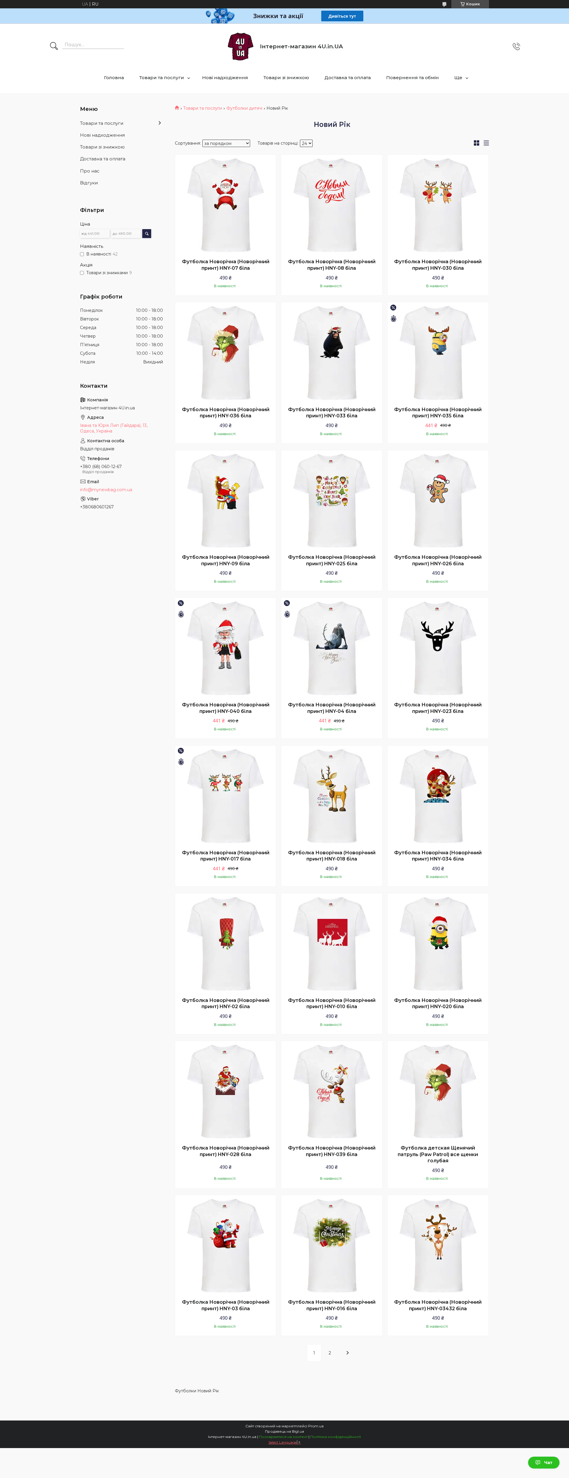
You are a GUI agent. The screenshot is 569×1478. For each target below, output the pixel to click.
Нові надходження (225, 77)
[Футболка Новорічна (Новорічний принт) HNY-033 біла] (331, 352)
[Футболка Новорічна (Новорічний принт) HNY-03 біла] (225, 1245)
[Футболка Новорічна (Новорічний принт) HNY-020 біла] (438, 943)
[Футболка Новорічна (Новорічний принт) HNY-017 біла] (225, 796)
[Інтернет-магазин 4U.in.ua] (240, 46)
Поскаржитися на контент (283, 1436)
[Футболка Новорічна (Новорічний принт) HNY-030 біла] (438, 205)
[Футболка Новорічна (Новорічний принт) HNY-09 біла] (225, 500)
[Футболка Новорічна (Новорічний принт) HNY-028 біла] (225, 1091)
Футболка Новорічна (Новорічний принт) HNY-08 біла (331, 265)
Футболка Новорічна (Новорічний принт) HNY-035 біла (438, 413)
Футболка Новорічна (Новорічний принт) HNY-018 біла (331, 856)
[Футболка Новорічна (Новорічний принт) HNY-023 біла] (438, 648)
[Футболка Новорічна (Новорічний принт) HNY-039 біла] (331, 1091)
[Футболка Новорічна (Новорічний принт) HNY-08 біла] (331, 205)
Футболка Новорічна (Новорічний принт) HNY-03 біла (225, 1305)
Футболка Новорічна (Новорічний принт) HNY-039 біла (331, 1151)
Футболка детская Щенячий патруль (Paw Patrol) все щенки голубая (438, 1154)
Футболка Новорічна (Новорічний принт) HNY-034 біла (438, 856)
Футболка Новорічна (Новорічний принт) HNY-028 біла (225, 1151)
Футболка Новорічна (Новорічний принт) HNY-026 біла (438, 560)
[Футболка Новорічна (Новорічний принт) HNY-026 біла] (438, 500)
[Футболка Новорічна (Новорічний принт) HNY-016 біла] (331, 1245)
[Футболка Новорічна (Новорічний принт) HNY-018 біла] (331, 796)
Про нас (90, 171)
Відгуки (89, 183)
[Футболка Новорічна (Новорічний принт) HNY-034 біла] (438, 796)
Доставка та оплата (348, 77)
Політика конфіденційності (335, 1436)
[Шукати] (53, 46)
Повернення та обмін (412, 77)
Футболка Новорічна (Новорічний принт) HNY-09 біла (225, 560)
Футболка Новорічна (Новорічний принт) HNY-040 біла (225, 708)
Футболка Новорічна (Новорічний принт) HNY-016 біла (331, 1305)
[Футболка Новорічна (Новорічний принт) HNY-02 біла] (225, 943)
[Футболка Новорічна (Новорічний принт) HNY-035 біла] (438, 352)
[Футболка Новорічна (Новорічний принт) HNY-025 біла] (331, 500)
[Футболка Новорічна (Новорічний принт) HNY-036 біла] (225, 352)
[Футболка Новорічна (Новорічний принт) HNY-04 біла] (331, 648)
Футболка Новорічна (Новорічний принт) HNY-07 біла (225, 265)
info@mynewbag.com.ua (106, 489)
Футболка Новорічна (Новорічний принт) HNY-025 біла (331, 560)
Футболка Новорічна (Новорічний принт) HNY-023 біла (438, 708)
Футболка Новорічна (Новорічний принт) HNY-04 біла (331, 708)
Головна (114, 77)
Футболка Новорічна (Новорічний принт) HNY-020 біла (438, 1003)
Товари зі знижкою (286, 77)
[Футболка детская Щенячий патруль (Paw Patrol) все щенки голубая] (438, 1091)
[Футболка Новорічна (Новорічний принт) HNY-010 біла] (331, 943)
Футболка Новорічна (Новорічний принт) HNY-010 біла (331, 1003)
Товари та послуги (161, 77)
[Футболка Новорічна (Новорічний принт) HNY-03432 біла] (438, 1245)
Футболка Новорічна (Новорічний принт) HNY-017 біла (225, 856)
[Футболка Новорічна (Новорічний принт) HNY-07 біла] (225, 205)
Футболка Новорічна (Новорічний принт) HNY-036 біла (225, 413)
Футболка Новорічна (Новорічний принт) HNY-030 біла (438, 265)
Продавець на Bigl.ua (284, 1431)
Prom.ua (316, 1426)
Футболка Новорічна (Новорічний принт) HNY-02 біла (225, 1003)
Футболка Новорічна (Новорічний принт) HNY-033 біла (331, 413)
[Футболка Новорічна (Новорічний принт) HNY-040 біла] (225, 648)
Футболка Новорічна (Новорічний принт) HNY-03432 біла (438, 1305)
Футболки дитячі (244, 108)
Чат (548, 1462)
